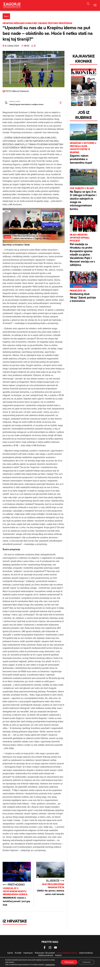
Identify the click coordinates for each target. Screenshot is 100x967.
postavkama (50, 964)
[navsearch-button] (88, 4)
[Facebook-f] (44, 947)
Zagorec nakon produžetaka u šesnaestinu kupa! (83, 153)
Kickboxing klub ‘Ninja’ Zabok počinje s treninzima (83, 296)
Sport (6, 16)
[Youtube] (55, 947)
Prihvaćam (69, 962)
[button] (94, 5)
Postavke (86, 962)
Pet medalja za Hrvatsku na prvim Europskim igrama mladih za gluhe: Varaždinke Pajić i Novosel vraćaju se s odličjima (82, 250)
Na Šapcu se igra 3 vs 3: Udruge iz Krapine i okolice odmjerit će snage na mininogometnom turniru (83, 199)
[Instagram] (50, 947)
